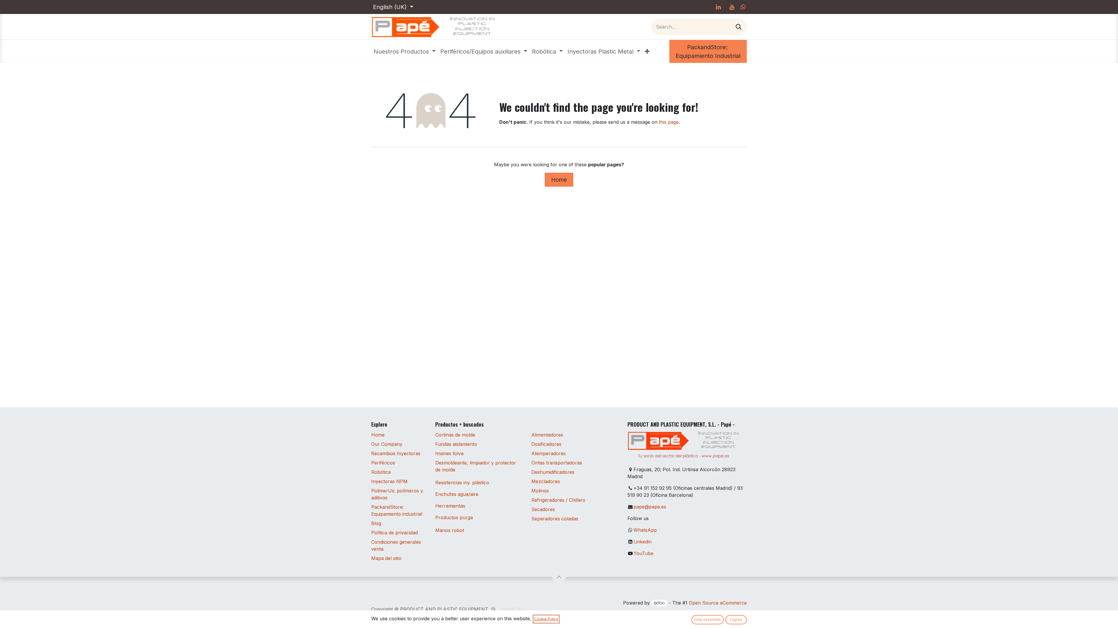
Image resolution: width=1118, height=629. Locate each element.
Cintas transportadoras (556, 463)
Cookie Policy (546, 619)
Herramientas (450, 506)
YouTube (643, 553)
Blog (376, 523)
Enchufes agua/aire (456, 494)
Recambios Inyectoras (395, 453)
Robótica (381, 472)
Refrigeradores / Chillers (558, 500)
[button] (559, 577)
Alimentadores (547, 435)
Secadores (543, 509)
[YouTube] (731, 7)
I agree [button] (736, 619)
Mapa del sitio (386, 558)
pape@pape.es (650, 507)
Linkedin (643, 542)
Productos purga (454, 517)
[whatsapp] (742, 7)
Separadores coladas (554, 519)
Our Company (386, 444)
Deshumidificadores (552, 472)
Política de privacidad (394, 533)
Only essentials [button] (707, 619)
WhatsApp (645, 530)
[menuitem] (404, 51)
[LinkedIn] (718, 7)
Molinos (540, 491)
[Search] (738, 27)
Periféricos (383, 463)
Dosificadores (546, 444)
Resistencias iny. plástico (462, 482)
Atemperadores (548, 453)
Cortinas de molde (455, 435)
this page (669, 122)
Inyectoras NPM (389, 481)
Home (559, 179)
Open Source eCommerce (718, 603)
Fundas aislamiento (456, 444)
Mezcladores (545, 481)
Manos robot (449, 530)
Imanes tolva (449, 453)
